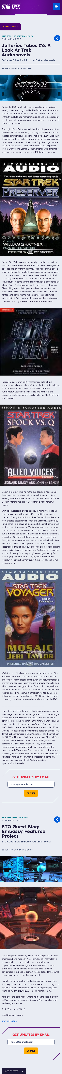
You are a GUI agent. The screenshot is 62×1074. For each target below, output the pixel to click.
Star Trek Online (9, 1021)
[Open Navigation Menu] (56, 6)
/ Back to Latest (10, 27)
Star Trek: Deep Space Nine (15, 817)
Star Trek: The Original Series (17, 36)
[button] (11, 6)
